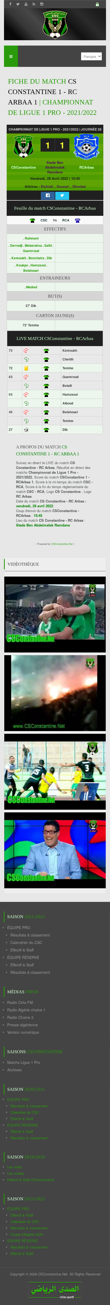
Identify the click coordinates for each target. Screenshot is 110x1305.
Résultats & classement (30, 935)
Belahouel (30, 270)
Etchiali (47, 186)
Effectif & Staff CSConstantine (30, 1179)
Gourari (63, 186)
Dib (49, 258)
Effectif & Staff (22, 950)
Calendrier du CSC (26, 942)
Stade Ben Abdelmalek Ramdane (55, 167)
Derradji (16, 245)
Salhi (48, 245)
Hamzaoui (38, 265)
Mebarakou (34, 245)
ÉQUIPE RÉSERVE (23, 957)
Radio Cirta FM (20, 1002)
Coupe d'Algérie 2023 (26, 1234)
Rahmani (31, 238)
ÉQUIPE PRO (18, 927)
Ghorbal (79, 186)
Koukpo (22, 265)
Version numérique (23, 1032)
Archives (14, 1069)
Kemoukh (19, 258)
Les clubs (14, 1166)
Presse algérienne (22, 1024)
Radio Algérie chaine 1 (26, 1009)
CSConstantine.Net (62, 544)
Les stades (15, 1173)
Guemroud (31, 250)
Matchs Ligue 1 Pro (23, 1062)
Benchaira (37, 258)
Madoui (31, 287)
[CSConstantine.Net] (55, 24)
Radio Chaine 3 (20, 1017)
